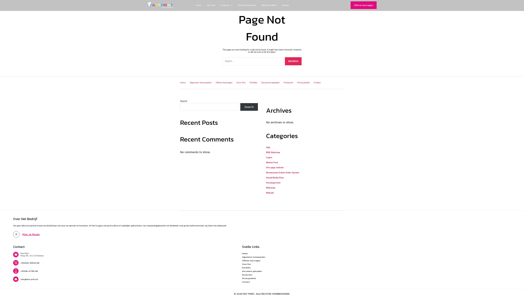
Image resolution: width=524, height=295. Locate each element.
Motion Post (272, 162)
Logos (269, 157)
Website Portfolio (268, 5)
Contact (285, 5)
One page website (275, 167)
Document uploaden (247, 5)
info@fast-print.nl (29, 279)
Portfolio (253, 82)
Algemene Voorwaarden (201, 82)
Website (270, 193)
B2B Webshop (273, 152)
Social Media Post (275, 177)
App (268, 147)
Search (183, 101)
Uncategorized (273, 183)
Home (198, 5)
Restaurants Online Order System (282, 172)
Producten (225, 5)
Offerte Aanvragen (224, 82)
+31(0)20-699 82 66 (29, 262)
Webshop (270, 188)
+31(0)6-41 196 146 (29, 271)
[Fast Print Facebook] (16, 234)
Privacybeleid (303, 82)
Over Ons (211, 5)
